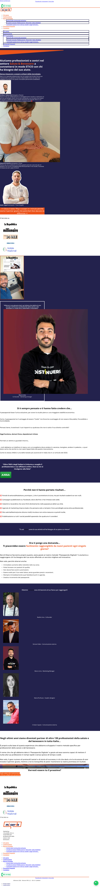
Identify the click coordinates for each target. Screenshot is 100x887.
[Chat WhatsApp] (96, 883)
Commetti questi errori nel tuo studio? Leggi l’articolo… (22, 25)
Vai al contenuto (5, 0)
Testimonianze (7, 17)
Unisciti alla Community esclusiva (16, 20)
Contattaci (6, 28)
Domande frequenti (9, 26)
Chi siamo (6, 15)
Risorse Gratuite (8, 18)
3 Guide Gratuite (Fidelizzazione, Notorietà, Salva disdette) (23, 23)
